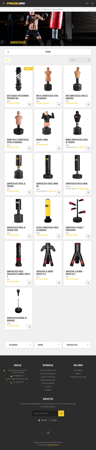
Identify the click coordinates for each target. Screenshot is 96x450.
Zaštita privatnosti (48, 380)
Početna (37, 9)
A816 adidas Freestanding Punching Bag (18, 97)
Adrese (78, 374)
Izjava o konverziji (48, 377)
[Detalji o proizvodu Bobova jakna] (48, 123)
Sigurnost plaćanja (48, 374)
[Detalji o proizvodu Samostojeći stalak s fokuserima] (77, 211)
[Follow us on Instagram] (48, 432)
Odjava (54, 420)
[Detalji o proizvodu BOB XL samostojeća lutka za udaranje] (48, 79)
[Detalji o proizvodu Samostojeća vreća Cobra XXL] (48, 167)
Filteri (48, 52)
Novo (28, 69)
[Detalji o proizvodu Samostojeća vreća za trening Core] (18, 211)
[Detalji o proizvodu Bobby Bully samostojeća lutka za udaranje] (18, 123)
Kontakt (48, 390)
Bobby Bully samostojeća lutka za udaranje (18, 141)
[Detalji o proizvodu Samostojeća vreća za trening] (18, 167)
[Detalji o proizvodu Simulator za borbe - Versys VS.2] (48, 254)
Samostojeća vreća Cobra (77, 183)
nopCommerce (53, 445)
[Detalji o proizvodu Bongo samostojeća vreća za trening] (77, 123)
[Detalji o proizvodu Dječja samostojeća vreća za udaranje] (48, 211)
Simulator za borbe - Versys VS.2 (45, 272)
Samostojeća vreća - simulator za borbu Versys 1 (18, 274)
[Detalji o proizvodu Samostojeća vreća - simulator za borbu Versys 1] (18, 254)
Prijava (44, 420)
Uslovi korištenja (47, 383)
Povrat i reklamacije (48, 370)
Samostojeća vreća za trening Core (16, 228)
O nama (48, 387)
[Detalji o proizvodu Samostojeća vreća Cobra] (77, 167)
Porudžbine (78, 370)
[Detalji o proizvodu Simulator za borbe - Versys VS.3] (77, 254)
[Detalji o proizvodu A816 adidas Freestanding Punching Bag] (18, 79)
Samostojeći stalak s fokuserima (75, 228)
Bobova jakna (42, 140)
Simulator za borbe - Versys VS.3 (75, 272)
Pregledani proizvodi (78, 377)
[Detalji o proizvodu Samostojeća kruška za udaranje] (18, 301)
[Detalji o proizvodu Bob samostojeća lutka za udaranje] (77, 79)
